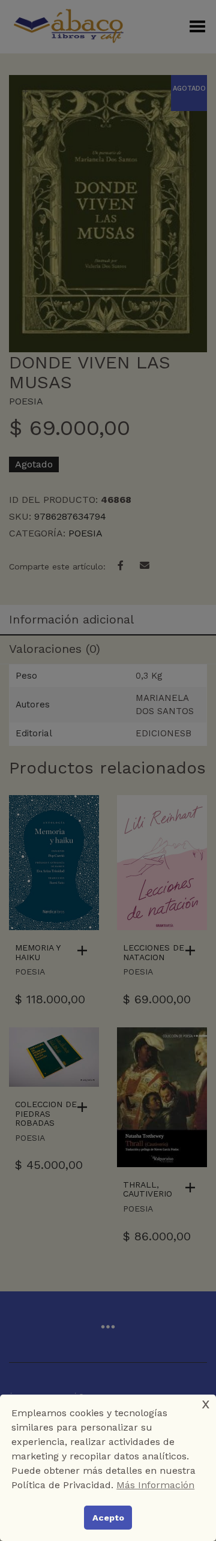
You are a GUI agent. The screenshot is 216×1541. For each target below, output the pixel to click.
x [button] (206, 1403)
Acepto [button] (108, 1517)
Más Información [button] (155, 1485)
